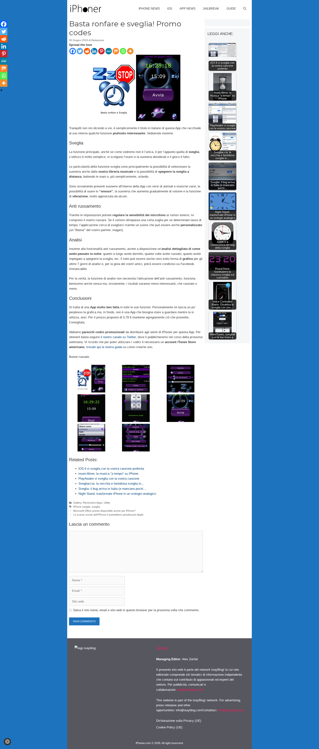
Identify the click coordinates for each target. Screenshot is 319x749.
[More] (130, 51)
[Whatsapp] (123, 51)
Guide (231, 8)
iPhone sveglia (81, 506)
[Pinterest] (101, 51)
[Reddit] (87, 51)
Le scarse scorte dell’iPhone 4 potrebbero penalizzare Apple (108, 514)
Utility (107, 502)
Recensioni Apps (92, 502)
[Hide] (1, 90)
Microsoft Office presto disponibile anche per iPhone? (104, 510)
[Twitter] (80, 51)
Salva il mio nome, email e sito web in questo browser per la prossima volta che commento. (136, 610)
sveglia (96, 506)
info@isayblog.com (190, 690)
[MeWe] (108, 51)
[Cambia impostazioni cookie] (7, 741)
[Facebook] (72, 51)
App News (187, 8)
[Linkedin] (94, 51)
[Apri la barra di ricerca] (245, 8)
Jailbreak (211, 8)
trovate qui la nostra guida (104, 347)
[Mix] (116, 51)
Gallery (77, 502)
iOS (169, 8)
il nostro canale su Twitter (118, 337)
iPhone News (149, 8)
